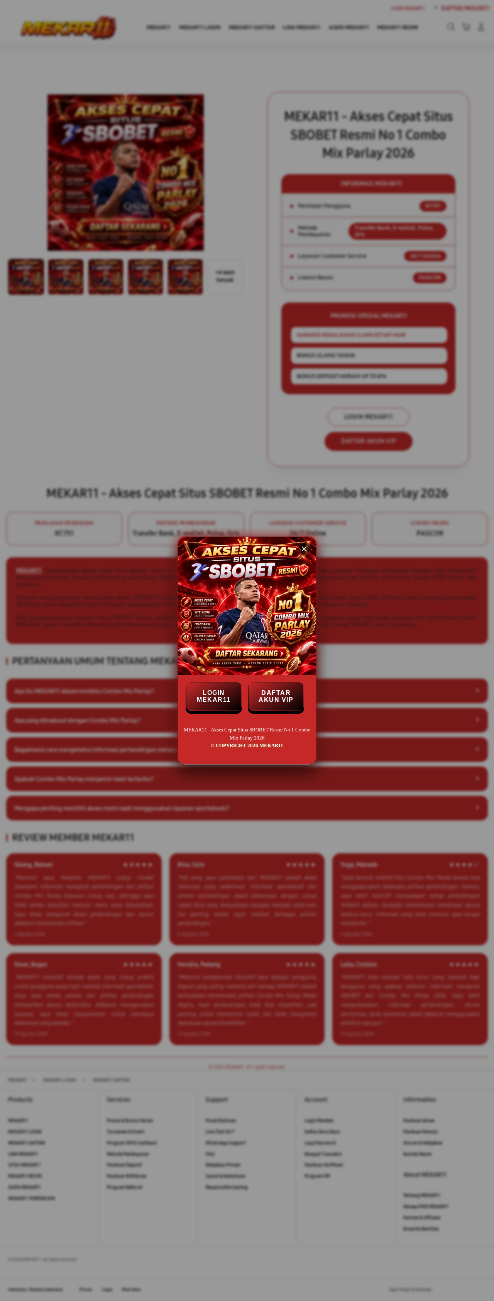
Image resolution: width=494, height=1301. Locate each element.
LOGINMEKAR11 (214, 696)
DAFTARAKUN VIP (276, 696)
